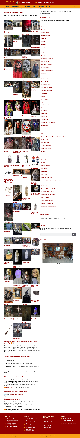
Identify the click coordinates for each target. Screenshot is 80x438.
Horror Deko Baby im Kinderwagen (35, 194)
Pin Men (6, 151)
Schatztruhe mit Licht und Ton (35, 301)
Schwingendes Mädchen (8, 166)
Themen (41, 6)
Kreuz (5, 57)
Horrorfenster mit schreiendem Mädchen (35, 134)
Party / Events (26, 6)
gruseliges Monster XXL (47, 90)
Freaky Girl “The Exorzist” (17, 113)
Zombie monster (8, 222)
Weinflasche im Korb (8, 263)
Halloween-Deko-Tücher (35, 257)
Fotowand (24, 177)
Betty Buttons (34, 168)
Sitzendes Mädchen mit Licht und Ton (34, 183)
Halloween (28, 8)
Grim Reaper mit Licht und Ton (17, 152)
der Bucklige (16, 165)
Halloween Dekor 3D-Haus (17, 58)
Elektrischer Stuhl (35, 47)
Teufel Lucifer (16, 80)
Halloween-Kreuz (45, 128)
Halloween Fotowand (46, 212)
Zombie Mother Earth (8, 118)
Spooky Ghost (25, 262)
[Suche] (74, 234)
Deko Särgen (25, 49)
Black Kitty (24, 304)
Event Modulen (16, 6)
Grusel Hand (16, 300)
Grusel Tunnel (25, 34)
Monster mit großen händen (26, 246)
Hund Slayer (44, 113)
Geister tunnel (16, 29)
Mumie (15, 202)
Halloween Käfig (8, 318)
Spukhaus (33, 58)
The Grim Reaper (8, 137)
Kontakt (48, 6)
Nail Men (15, 94)
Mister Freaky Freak (34, 286)
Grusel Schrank (26, 99)
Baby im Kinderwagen (46, 81)
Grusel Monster (17, 211)
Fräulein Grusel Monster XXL (35, 153)
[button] (74, 6)
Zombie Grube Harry (16, 319)
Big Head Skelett (26, 80)
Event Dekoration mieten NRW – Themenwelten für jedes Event (16, 8)
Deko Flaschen (16, 338)
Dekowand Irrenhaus (24, 57)
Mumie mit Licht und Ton (26, 199)
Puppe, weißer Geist (34, 213)
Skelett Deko (34, 231)
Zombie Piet (7, 281)
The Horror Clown (26, 136)
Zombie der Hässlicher (7, 69)
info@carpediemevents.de (16, 394)
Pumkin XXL (25, 151)
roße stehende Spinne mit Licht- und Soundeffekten (8, 181)
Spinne (6, 304)
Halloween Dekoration (7, 32)
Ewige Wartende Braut (17, 267)
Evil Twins (33, 116)
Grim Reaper (44, 133)
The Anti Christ (17, 136)
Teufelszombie (26, 115)
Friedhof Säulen (35, 31)
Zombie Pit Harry (45, 159)
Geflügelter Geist (17, 175)
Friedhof (15, 41)
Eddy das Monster (35, 80)
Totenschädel (25, 212)
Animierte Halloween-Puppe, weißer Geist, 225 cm (53, 136)
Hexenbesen (7, 337)
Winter (35, 6)
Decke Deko (7, 48)
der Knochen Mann (25, 286)
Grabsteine (7, 231)
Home (7, 6)
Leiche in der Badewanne (7, 89)
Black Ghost (25, 322)
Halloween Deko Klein (26, 331)
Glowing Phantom (35, 318)
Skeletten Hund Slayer (17, 246)
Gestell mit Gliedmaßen (34, 90)
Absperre (15, 237)
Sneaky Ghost (16, 285)
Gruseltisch (7, 245)
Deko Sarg (24, 233)
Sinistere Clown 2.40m (26, 166)
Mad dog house (35, 248)
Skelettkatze (7, 195)
